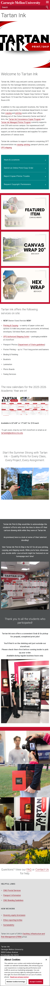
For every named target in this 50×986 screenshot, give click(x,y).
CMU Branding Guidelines (13, 900)
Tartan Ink (13, 15)
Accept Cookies (36, 982)
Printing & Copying (10, 325)
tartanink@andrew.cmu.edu (12, 433)
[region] (25, 971)
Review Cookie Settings (16, 982)
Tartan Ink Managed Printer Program (16, 122)
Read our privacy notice (19, 977)
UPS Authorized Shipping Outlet (16, 336)
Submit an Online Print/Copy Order (18, 168)
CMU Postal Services (12, 890)
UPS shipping (6, 147)
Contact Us (42, 869)
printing (18, 113)
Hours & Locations (12, 160)
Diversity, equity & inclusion (14, 915)
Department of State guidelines (31, 345)
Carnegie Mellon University (21, 3)
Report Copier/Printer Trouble (17, 176)
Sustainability (8, 925)
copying (8, 113)
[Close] (46, 959)
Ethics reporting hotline (12, 920)
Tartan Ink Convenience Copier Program (25, 119)
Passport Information (12, 895)
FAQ (29, 869)
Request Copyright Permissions (17, 184)
